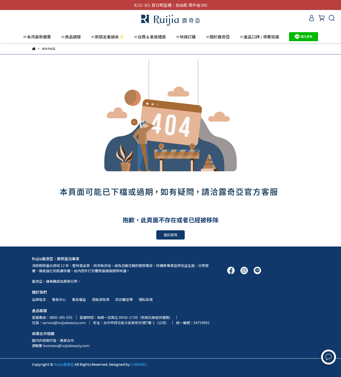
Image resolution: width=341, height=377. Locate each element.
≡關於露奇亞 (218, 36)
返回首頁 (170, 234)
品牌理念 (39, 299)
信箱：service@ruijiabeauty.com (59, 322)
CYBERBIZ (139, 364)
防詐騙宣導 (124, 299)
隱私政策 (146, 299)
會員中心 (59, 299)
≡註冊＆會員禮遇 (150, 36)
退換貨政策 (100, 299)
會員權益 (79, 299)
